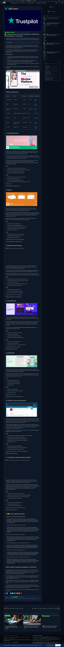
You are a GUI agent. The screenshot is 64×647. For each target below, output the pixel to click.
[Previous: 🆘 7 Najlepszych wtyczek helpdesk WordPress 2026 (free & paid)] (1, 3)
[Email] (16, 9)
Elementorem (16, 424)
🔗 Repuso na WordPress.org (10, 241)
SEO (46, 76)
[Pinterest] (13, 9)
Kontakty (9, 0)
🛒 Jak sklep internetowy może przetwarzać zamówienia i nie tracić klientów (11, 627)
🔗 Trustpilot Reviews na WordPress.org (12, 185)
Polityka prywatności (51, 645)
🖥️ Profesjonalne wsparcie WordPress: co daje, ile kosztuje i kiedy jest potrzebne (31, 627)
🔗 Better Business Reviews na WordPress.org (13, 296)
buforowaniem (25, 60)
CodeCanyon (16, 317)
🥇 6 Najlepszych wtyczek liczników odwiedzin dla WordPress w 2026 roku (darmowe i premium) (53, 24)
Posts (7, 7)
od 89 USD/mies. (24, 451)
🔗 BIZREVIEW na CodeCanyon (11, 396)
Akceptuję (58, 645)
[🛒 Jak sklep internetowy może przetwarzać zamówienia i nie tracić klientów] (13, 620)
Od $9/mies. (16, 104)
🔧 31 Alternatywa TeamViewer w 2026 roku (53, 17)
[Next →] (60, 61)
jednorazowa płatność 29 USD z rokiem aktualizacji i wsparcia (24, 327)
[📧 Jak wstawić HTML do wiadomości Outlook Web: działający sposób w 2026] (44, 38)
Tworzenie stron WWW (49, 79)
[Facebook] (6, 9)
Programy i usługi (48, 72)
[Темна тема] (60, 1)
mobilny (47, 69)
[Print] (18, 9)
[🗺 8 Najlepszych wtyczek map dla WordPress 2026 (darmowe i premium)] (44, 56)
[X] (7, 9)
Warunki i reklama (18, 0)
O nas (14, 0)
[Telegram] (9, 9)
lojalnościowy (16, 428)
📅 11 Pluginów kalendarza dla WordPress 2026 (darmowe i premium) (53, 43)
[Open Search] (60, 3)
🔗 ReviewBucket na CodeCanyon (11, 348)
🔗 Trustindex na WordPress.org (11, 509)
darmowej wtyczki (20, 51)
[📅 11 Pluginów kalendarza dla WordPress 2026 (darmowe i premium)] (44, 47)
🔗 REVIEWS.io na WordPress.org (11, 453)
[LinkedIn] (12, 9)
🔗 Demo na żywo (20, 396)
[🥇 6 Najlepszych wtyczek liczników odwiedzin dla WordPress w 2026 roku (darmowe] (44, 28)
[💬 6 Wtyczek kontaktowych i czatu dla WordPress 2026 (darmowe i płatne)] (51, 620)
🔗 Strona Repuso (19, 241)
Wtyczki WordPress (11, 7)
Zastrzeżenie (11, 0)
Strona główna (5, 0)
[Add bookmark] (29, 32)
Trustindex (32, 63)
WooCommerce (12, 32)
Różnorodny (47, 65)
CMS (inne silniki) (48, 70)
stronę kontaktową (15, 642)
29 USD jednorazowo (11, 346)
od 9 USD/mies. (21, 239)
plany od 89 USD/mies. (18, 446)
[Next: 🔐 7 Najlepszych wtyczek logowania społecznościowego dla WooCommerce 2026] (62, 3)
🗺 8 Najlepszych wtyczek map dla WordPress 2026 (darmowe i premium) (53, 52)
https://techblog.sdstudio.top (39, 642)
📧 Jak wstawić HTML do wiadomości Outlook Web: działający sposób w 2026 (53, 35)
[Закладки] (58, 1)
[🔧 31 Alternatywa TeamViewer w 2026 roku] (44, 19)
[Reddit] (15, 9)
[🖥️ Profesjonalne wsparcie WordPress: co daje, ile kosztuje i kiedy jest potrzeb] (32, 620)
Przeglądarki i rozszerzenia (49, 77)
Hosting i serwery (48, 74)
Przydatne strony (48, 67)
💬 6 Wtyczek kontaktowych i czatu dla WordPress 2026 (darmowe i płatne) (50, 627)
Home (5, 7)
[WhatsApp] (10, 9)
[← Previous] (44, 61)
